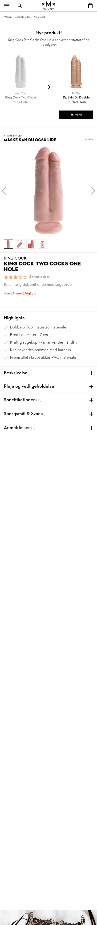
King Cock (39, 17)
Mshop (8, 17)
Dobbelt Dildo (23, 17)
